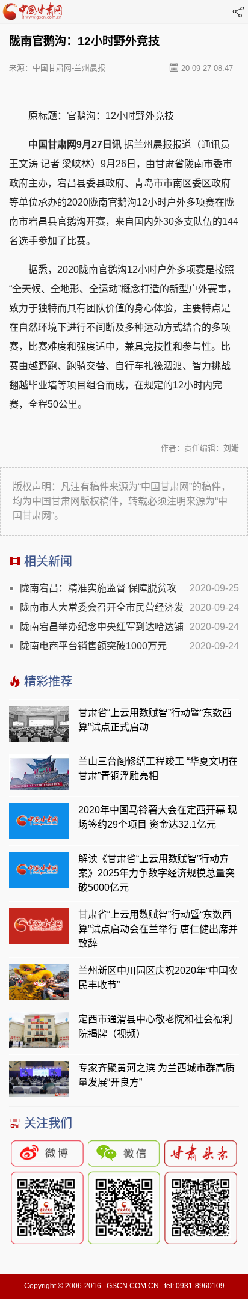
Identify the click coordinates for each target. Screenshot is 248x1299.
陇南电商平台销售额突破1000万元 (93, 646)
